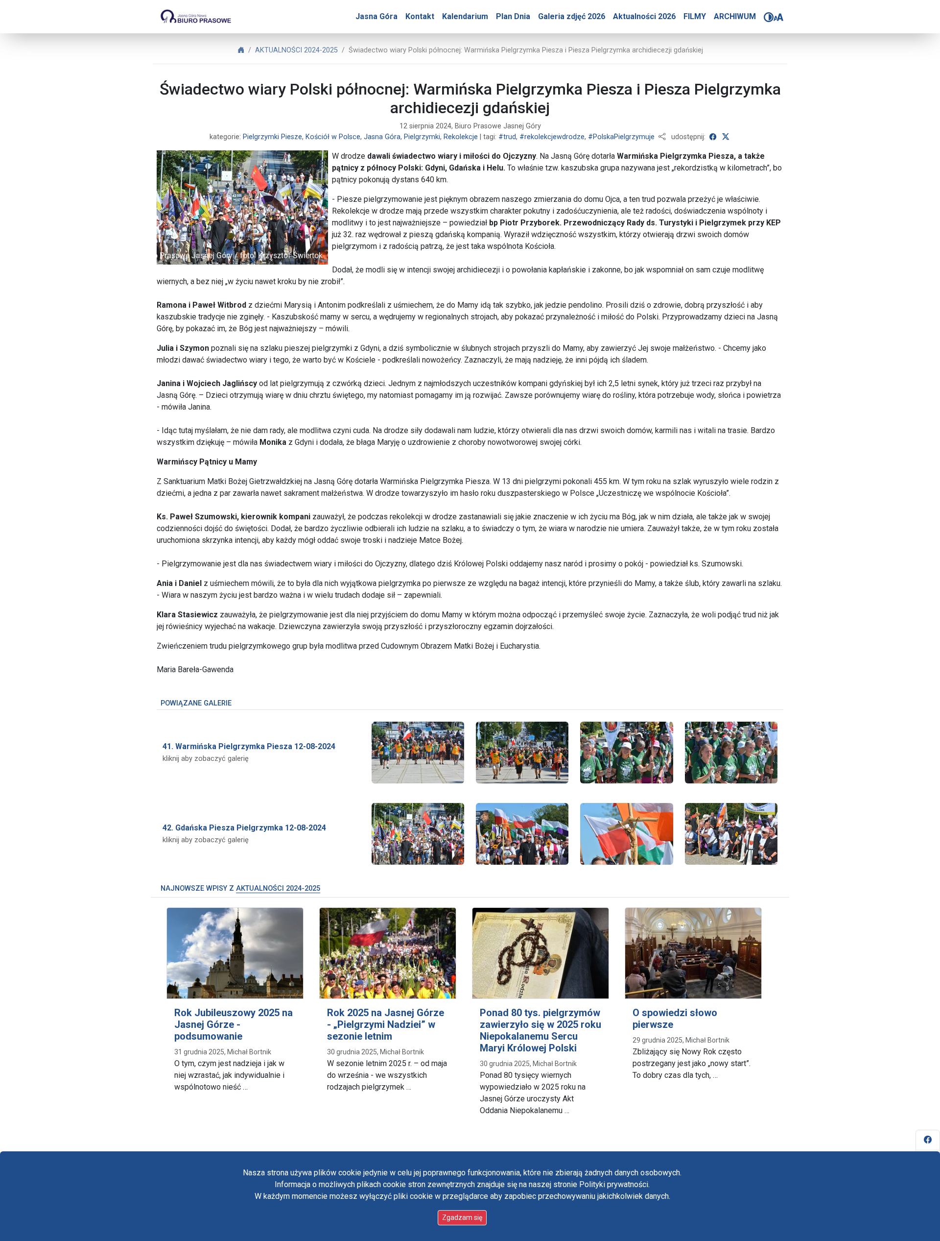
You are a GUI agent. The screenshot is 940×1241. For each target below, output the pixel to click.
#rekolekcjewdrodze (552, 137)
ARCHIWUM (735, 16)
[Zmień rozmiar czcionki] (778, 17)
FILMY (694, 16)
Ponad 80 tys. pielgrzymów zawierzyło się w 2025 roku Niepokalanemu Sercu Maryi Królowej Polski (540, 1030)
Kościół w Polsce (333, 137)
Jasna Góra (376, 16)
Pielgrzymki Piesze (272, 137)
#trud (507, 137)
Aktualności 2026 (644, 16)
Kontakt (419, 16)
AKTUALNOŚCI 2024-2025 (296, 50)
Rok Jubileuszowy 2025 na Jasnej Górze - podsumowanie (233, 1024)
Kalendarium (465, 16)
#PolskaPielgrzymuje (621, 137)
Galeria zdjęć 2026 (571, 16)
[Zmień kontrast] (769, 17)
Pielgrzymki (422, 137)
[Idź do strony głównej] (195, 16)
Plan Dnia (513, 16)
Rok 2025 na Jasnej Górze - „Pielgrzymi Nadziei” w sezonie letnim (385, 1024)
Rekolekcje (461, 137)
